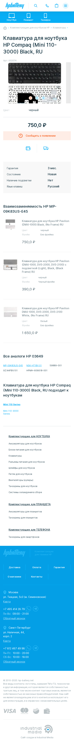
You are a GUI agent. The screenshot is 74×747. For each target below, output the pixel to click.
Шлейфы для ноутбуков (22, 468)
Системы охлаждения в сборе (25, 492)
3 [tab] (43, 98)
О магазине (14, 576)
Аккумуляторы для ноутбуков (25, 443)
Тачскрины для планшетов (23, 517)
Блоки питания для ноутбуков (25, 449)
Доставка (45, 148)
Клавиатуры (15, 455)
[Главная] (5, 28)
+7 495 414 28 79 (14, 609)
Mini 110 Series (11, 404)
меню (66, 6)
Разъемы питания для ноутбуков (27, 462)
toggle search (35, 5)
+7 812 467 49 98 (14, 648)
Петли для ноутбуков (20, 474)
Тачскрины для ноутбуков (23, 486)
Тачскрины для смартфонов (24, 537)
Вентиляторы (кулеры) (21, 480)
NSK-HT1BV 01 (34, 365)
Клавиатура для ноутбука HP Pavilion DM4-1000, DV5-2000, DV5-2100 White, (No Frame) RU (45, 312)
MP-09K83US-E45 (13, 365)
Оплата (28, 148)
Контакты (36, 576)
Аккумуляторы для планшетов (25, 511)
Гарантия (59, 567)
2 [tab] (37, 98)
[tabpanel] (37, 84)
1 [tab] (30, 98)
